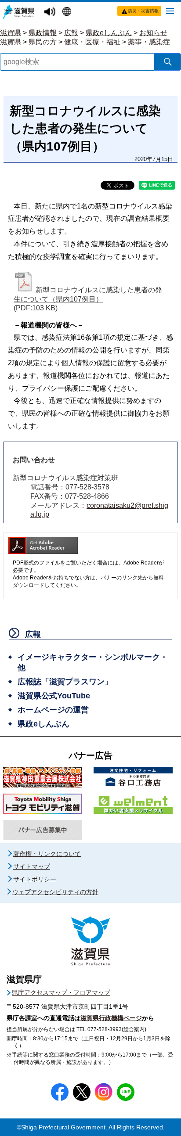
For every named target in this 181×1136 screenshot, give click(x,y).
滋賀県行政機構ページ (111, 1017)
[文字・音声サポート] (51, 12)
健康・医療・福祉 (92, 42)
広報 (71, 32)
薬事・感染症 (149, 42)
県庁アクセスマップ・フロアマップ (61, 992)
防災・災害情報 (143, 10)
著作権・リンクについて (47, 853)
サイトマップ (31, 866)
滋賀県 (10, 32)
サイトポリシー (34, 879)
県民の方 (43, 42)
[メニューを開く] (170, 10)
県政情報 (43, 32)
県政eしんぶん (109, 32)
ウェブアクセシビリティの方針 (55, 891)
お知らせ (153, 32)
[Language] (67, 12)
